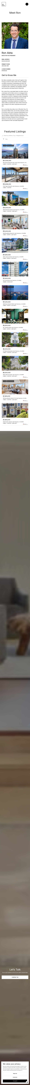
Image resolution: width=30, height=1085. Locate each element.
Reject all (15, 1073)
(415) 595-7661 (5, 65)
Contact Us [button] (15, 977)
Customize (15, 1077)
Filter (6, 139)
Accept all (15, 1080)
